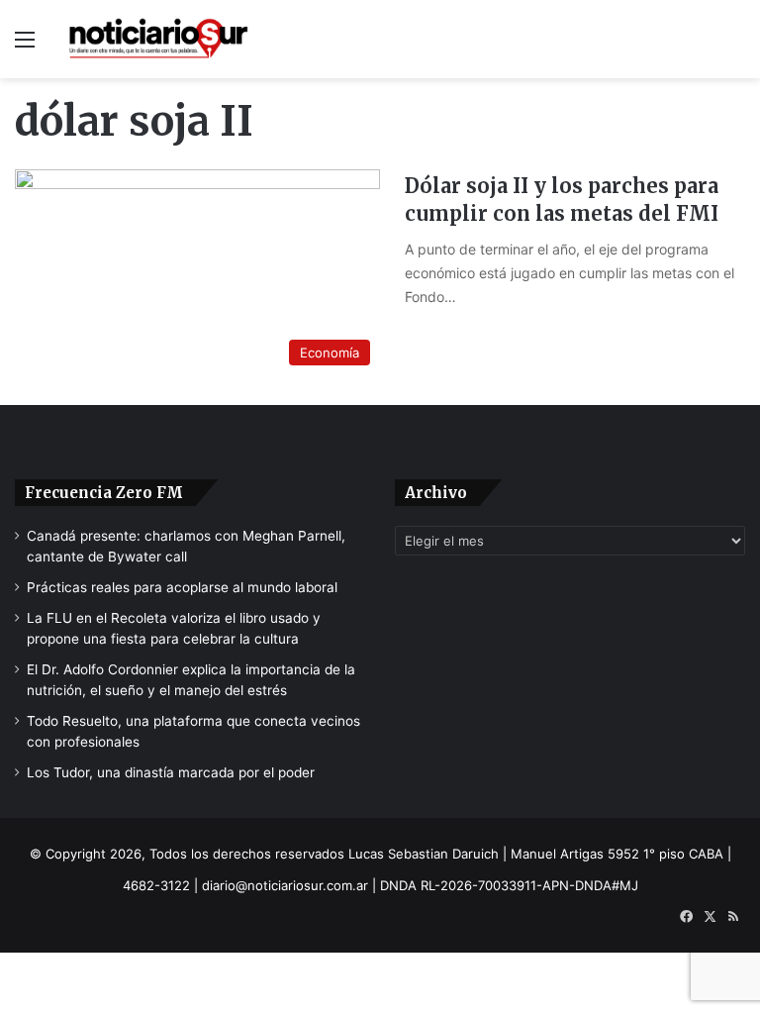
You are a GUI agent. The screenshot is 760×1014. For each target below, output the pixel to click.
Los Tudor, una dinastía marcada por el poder (171, 772)
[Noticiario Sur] (158, 39)
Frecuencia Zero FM (104, 492)
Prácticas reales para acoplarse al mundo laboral (182, 587)
